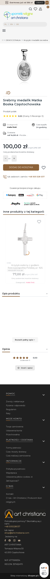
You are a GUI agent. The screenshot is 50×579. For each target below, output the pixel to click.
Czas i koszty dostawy (16, 452)
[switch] (44, 573)
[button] (25, 339)
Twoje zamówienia (14, 426)
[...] (24, 66)
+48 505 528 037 (36, 176)
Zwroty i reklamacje (15, 401)
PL (6, 24)
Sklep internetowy (24, 576)
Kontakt (9, 494)
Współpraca (11, 473)
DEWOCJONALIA (13, 40)
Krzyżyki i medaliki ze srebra (36, 40)
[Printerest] (10, 540)
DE (17, 24)
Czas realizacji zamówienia (18, 456)
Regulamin (11, 409)
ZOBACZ (39, 3)
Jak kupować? (12, 481)
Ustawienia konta (14, 430)
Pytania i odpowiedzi (15, 405)
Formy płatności (13, 448)
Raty (8, 413)
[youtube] (19, 540)
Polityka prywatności (15, 469)
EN (11, 24)
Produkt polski (9, 111)
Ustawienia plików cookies (18, 477)
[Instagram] (14, 540)
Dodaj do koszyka (21, 167)
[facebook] (5, 540)
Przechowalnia (13, 434)
